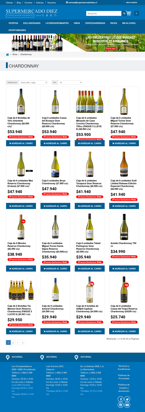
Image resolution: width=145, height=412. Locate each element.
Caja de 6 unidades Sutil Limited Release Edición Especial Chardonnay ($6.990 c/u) (124, 184)
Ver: (54, 82)
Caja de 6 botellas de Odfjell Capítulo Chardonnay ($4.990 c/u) (89, 308)
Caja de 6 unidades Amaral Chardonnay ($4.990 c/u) (53, 308)
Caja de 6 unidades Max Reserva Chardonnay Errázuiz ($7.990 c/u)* (20, 183)
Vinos (77, 23)
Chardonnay (26, 54)
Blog (19, 2)
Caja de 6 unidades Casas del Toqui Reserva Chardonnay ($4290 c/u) (124, 308)
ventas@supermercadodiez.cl (82, 2)
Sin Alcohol (129, 23)
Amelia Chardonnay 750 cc (123, 244)
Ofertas (9, 2)
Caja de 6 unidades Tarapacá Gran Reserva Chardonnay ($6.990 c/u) (89, 183)
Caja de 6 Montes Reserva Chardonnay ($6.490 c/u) (19, 245)
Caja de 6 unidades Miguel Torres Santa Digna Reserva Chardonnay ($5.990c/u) (55, 247)
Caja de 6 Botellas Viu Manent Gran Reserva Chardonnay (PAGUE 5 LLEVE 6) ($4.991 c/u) (20, 310)
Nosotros (51, 2)
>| (23, 342)
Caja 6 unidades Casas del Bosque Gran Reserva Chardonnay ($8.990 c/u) (54, 122)
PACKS (113, 23)
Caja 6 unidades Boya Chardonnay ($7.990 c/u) (55, 182)
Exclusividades (31, 23)
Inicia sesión (131, 2)
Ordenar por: (12, 82)
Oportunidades (17, 30)
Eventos (28, 2)
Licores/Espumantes (57, 23)
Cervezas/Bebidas (95, 23)
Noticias (40, 2)
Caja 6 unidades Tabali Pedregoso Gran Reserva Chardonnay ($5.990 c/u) (88, 247)
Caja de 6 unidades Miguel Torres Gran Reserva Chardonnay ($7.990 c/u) (122, 122)
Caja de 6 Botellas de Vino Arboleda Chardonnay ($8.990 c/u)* (19, 122)
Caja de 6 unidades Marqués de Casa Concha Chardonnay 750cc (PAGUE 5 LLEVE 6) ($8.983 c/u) (89, 123)
